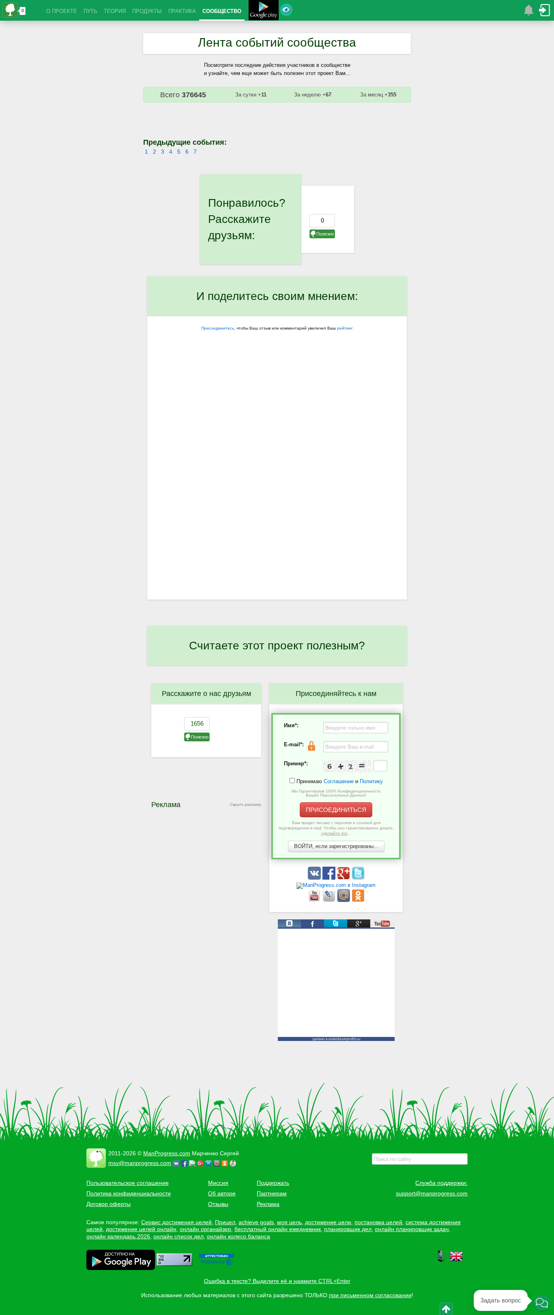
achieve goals (256, 1222)
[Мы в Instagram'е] (336, 885)
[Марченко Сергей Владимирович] (234, 1163)
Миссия (218, 1183)
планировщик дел (347, 1229)
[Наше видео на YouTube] (315, 900)
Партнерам (272, 1193)
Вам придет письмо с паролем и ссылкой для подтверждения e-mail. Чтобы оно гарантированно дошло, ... (336, 827)
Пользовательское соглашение (127, 1183)
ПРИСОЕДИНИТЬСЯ (336, 809)
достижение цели (328, 1222)
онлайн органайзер (205, 1229)
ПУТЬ (90, 11)
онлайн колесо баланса (238, 1236)
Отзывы (218, 1204)
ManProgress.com (166, 1153)
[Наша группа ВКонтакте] (315, 878)
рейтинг (345, 328)
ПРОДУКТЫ (147, 11)
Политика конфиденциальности (128, 1193)
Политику (371, 781)
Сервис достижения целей (176, 1222)
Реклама (268, 1204)
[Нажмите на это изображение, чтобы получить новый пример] (347, 766)
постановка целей (378, 1222)
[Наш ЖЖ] (329, 900)
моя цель (289, 1222)
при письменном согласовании (370, 1295)
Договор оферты (108, 1204)
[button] (542, 1303)
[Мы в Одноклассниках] (358, 900)
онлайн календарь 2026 (118, 1236)
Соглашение (339, 781)
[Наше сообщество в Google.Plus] (344, 878)
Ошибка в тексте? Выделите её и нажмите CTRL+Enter (277, 1281)
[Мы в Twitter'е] (358, 878)
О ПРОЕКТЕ (61, 11)
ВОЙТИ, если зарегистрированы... (336, 846)
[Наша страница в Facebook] (329, 878)
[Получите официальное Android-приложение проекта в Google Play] (264, 11)
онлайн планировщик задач (412, 1229)
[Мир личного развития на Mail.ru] (344, 900)
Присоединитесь (217, 328)
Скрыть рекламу (245, 804)
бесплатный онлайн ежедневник (277, 1229)
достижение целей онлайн (141, 1229)
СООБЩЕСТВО (221, 11)
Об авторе (222, 1193)
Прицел (225, 1222)
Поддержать (273, 1183)
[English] (456, 1260)
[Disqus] (277, 494)
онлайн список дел (178, 1236)
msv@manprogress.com (139, 1163)
